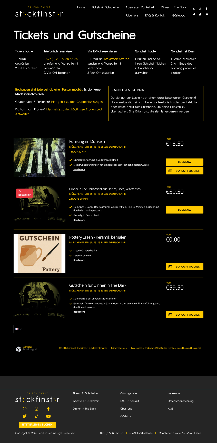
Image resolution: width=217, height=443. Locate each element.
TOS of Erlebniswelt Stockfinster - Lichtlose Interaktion (83, 348)
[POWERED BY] (26, 351)
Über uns (132, 15)
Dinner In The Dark (173, 7)
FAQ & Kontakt (155, 15)
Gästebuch (179, 15)
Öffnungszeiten (129, 393)
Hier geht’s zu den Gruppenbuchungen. (77, 101)
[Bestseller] (39, 224)
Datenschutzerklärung (181, 401)
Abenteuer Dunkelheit (139, 7)
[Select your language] (18, 329)
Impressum (174, 393)
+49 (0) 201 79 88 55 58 (62, 59)
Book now (184, 162)
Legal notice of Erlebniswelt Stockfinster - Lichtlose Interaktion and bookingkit (166, 348)
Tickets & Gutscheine (105, 7)
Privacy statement (119, 348)
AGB (170, 408)
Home (81, 7)
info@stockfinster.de (116, 59)
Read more (79, 169)
